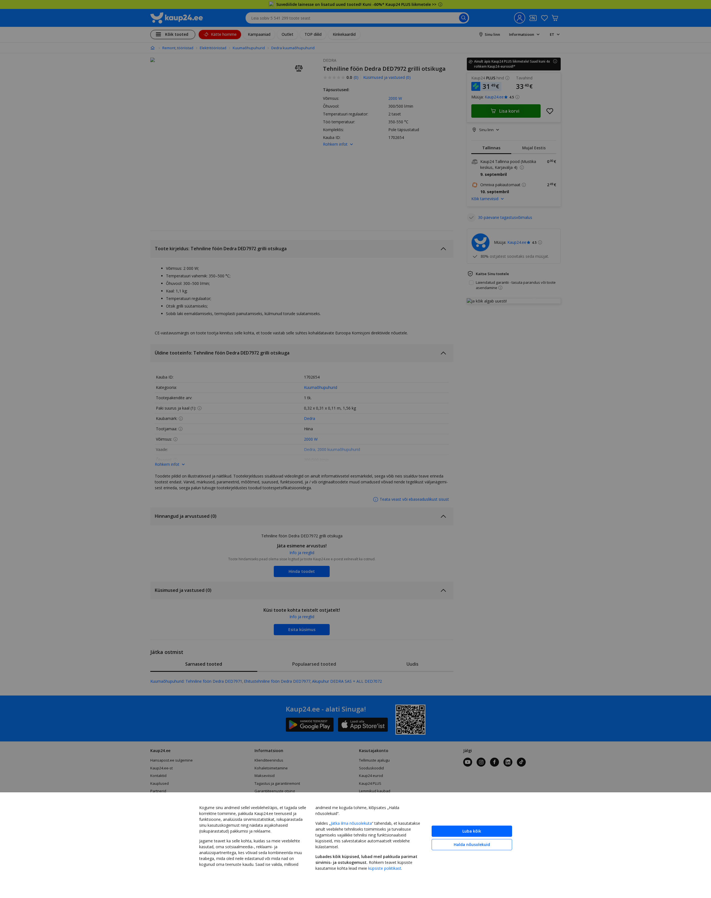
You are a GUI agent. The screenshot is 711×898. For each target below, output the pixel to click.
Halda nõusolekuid (472, 844)
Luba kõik (471, 831)
